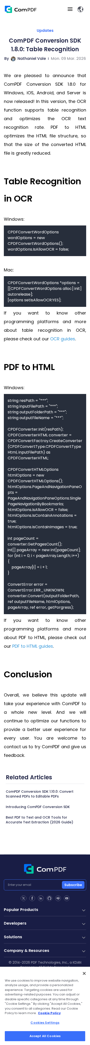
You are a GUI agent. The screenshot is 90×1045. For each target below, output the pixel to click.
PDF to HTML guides (32, 646)
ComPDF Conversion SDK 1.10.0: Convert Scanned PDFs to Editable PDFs (39, 794)
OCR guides (62, 339)
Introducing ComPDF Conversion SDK (38, 806)
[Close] (84, 973)
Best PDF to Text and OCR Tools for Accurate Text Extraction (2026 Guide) (39, 820)
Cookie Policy (49, 1013)
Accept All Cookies (45, 1036)
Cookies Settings (44, 1022)
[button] (80, 9)
